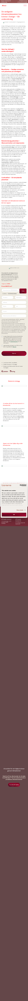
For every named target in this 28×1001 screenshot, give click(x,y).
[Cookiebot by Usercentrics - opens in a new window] (20, 485)
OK (14, 514)
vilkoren (14, 346)
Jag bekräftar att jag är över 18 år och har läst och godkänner (12, 346)
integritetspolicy (14, 341)
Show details (20, 510)
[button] (25, 5)
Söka (23, 291)
